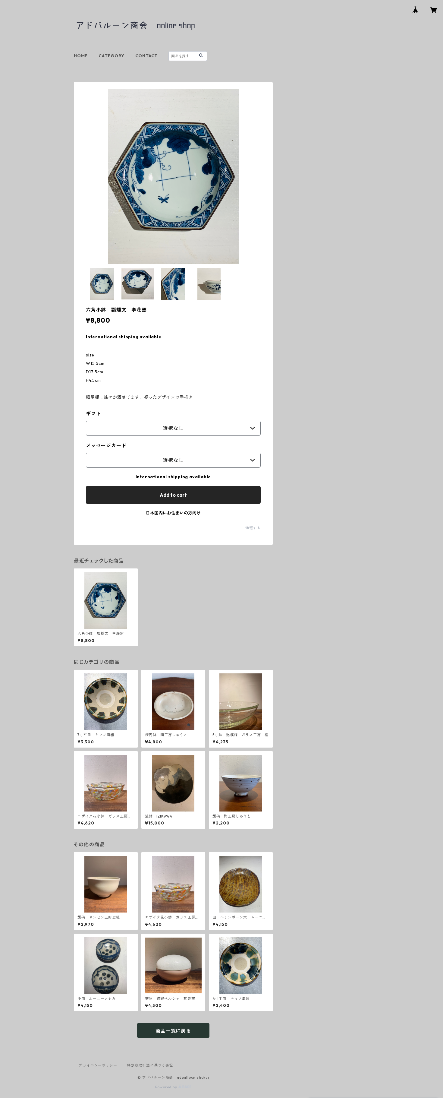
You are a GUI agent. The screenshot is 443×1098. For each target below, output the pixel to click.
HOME (81, 56)
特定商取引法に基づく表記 (150, 1065)
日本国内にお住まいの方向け (173, 513)
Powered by (166, 1087)
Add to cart (173, 495)
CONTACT (146, 56)
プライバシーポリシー (98, 1065)
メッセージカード (106, 445)
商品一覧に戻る (173, 1031)
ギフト (93, 413)
